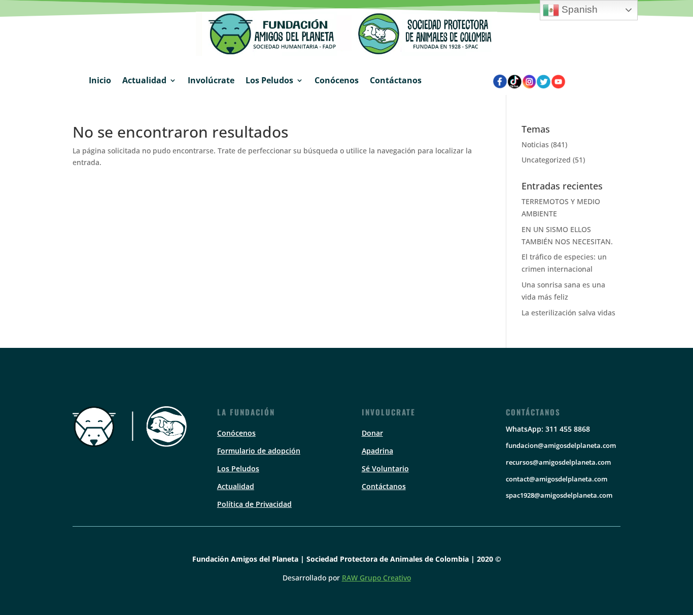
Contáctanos (396, 80)
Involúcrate (211, 80)
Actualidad (144, 80)
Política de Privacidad (254, 504)
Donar (372, 433)
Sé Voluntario (385, 468)
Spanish (578, 9)
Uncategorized (546, 160)
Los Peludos (269, 80)
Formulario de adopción (258, 451)
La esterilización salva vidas (568, 312)
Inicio (100, 80)
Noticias (535, 144)
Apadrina (377, 451)
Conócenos (337, 80)
